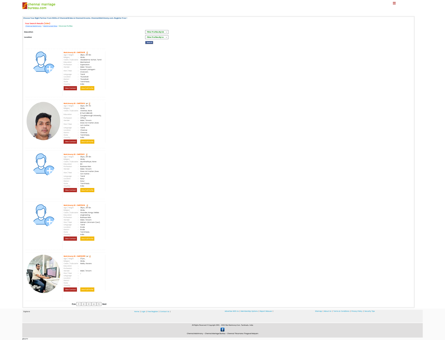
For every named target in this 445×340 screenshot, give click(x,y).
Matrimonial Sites (50, 26)
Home (136, 311)
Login (143, 311)
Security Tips (369, 311)
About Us (327, 311)
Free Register (153, 311)
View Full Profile (87, 88)
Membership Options (249, 311)
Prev (74, 304)
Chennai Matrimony (33, 26)
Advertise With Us (232, 311)
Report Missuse (266, 311)
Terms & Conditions (341, 311)
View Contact (70, 88)
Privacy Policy (356, 311)
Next (104, 304)
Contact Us (164, 311)
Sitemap (318, 311)
